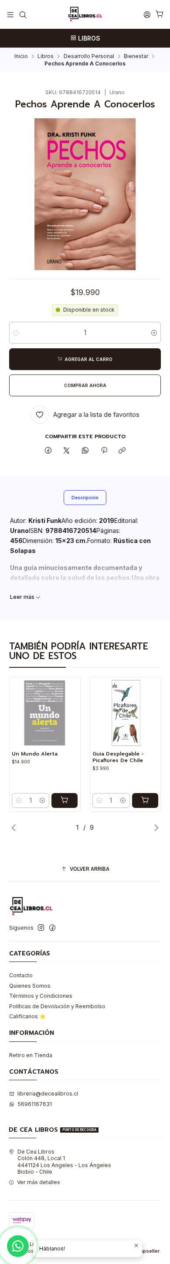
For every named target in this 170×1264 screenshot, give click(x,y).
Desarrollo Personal (89, 56)
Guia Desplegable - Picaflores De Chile (118, 757)
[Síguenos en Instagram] (41, 928)
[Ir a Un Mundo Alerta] (45, 713)
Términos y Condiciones (40, 996)
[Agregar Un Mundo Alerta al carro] (64, 800)
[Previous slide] (15, 827)
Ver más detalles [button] (38, 1182)
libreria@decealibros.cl (47, 1093)
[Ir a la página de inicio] (85, 14)
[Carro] (159, 14)
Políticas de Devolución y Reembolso (57, 1006)
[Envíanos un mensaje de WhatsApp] (18, 1246)
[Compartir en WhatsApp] (85, 450)
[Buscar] (22, 14)
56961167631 (34, 1104)
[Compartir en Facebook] (48, 450)
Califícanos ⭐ (27, 1016)
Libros (45, 56)
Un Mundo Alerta (35, 754)
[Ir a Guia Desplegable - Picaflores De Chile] (125, 713)
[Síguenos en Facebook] (52, 928)
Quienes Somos (30, 985)
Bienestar (136, 56)
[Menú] (10, 14)
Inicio (21, 56)
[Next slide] (154, 827)
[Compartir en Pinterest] (103, 450)
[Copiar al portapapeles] (122, 450)
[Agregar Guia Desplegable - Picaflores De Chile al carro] (145, 800)
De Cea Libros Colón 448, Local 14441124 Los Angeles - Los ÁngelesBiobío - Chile (64, 1161)
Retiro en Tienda (30, 1055)
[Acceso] (147, 14)
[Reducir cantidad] (16, 332)
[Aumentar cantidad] (154, 332)
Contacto (21, 975)
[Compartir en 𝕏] (66, 450)
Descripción (85, 497)
